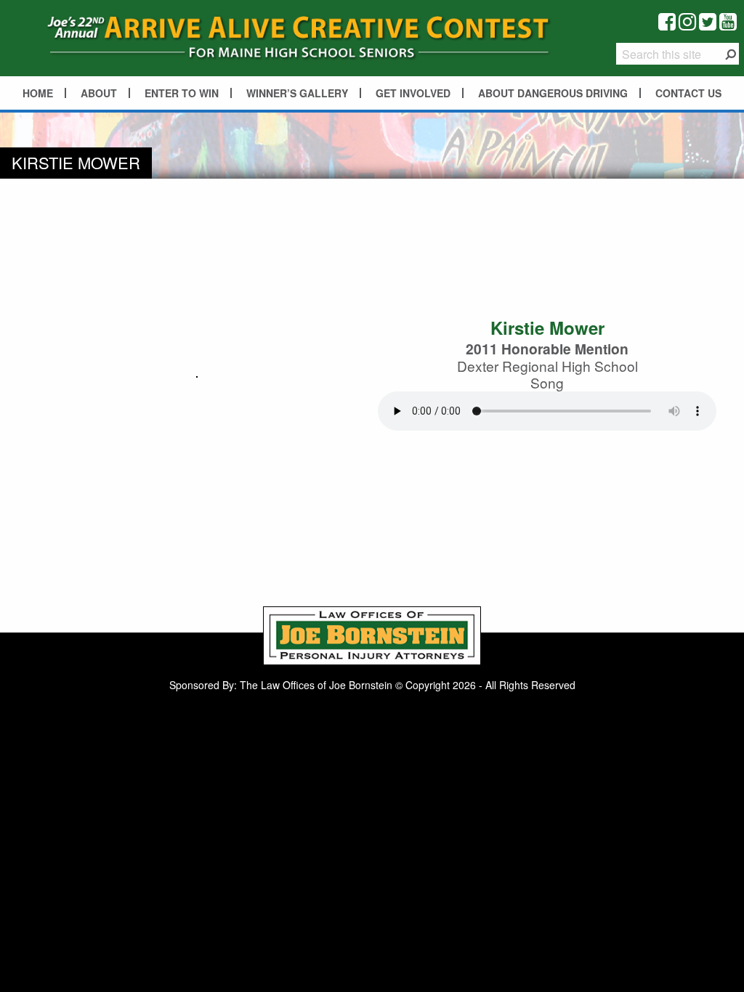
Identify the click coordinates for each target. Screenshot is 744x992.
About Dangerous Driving (553, 93)
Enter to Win (182, 93)
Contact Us (688, 93)
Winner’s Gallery (297, 93)
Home (38, 93)
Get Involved (413, 93)
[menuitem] (38, 93)
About (99, 93)
